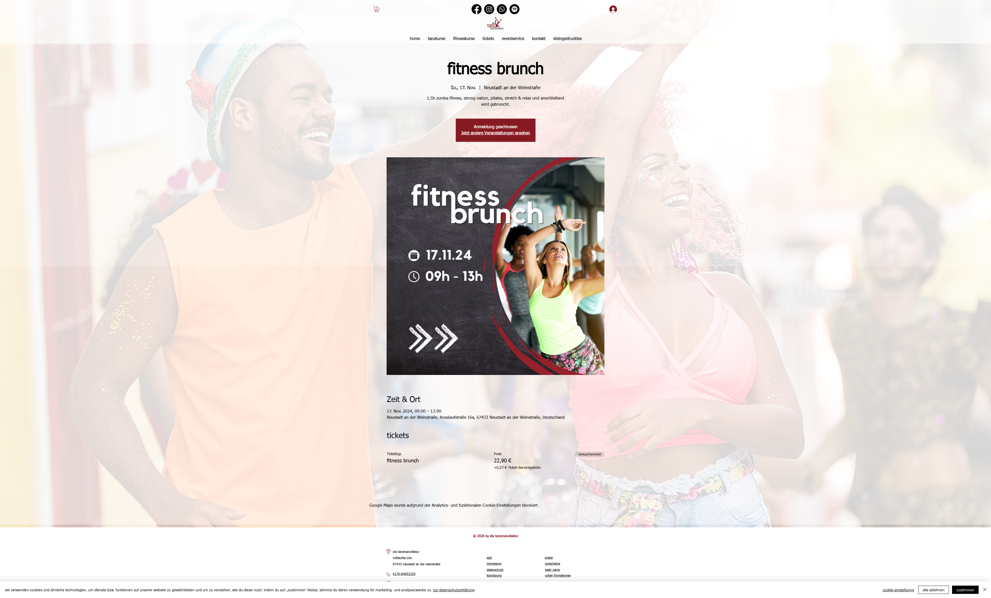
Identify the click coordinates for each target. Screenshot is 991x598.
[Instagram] (489, 9)
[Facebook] (476, 9)
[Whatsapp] (502, 9)
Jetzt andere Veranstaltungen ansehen (495, 133)
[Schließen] (985, 590)
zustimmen (965, 589)
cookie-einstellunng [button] (898, 589)
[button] (377, 9)
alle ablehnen (934, 589)
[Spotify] (514, 9)
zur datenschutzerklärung (454, 589)
